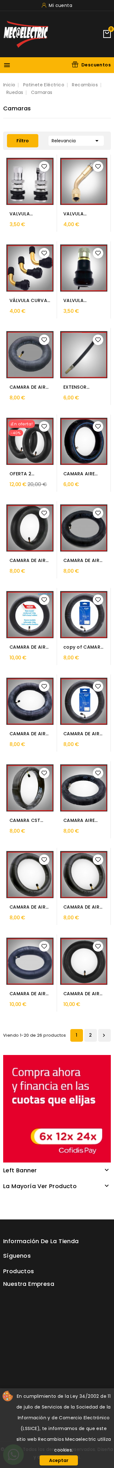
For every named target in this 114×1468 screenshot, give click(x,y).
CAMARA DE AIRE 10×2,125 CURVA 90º (82, 993)
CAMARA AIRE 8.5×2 (79, 474)
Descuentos (96, 65)
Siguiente (104, 1035)
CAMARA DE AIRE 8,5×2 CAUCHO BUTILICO (29, 647)
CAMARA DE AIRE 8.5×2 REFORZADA (29, 560)
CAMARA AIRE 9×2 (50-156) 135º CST (79, 820)
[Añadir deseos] (44, 166)
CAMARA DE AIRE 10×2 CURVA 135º (83, 907)
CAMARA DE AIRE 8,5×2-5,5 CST (82, 560)
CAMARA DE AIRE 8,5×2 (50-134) (29, 387)
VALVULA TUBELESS (20, 214)
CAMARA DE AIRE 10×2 (29, 907)
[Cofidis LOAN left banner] (57, 1108)
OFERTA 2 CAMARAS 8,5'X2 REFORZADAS (29, 474)
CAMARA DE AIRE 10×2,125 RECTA (29, 993)
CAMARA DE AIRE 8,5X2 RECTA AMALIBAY (29, 734)
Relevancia (76, 141)
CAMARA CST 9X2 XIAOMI (25, 820)
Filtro (18, 140)
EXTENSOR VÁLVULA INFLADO (83, 387)
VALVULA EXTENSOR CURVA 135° (77, 214)
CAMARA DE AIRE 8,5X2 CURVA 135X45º (82, 734)
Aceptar (58, 1460)
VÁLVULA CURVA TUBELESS (28, 300)
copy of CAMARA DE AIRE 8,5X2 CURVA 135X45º (83, 647)
